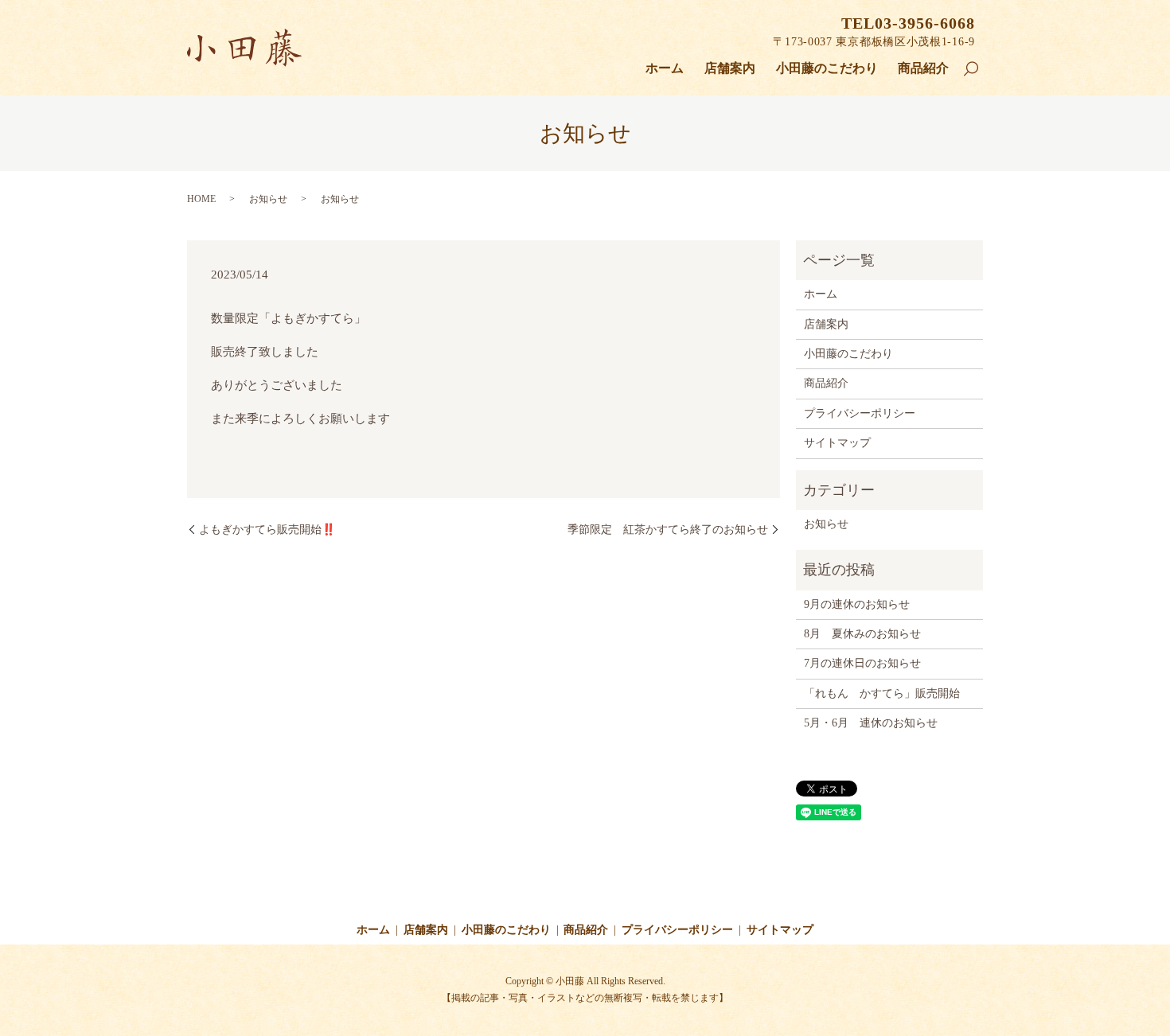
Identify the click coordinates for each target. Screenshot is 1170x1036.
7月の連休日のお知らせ (862, 663)
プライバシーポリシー (859, 413)
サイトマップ (837, 443)
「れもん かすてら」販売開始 (882, 693)
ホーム (664, 68)
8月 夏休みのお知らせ (862, 634)
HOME (201, 198)
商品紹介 (923, 68)
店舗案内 (729, 68)
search (978, 70)
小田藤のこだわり (827, 68)
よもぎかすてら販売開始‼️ (267, 530)
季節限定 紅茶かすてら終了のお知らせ (667, 530)
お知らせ (826, 524)
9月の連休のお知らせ (857, 604)
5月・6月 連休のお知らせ (871, 723)
